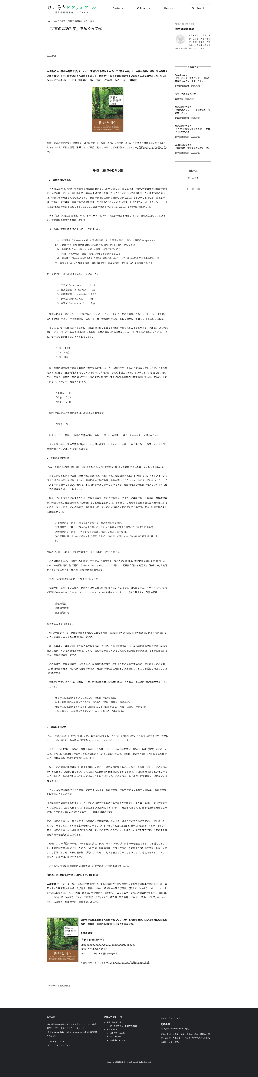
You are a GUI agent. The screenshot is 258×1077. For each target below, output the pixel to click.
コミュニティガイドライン (58, 1045)
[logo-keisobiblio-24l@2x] (72, 5)
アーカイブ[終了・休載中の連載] (123, 1026)
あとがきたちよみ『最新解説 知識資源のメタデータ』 (192, 146)
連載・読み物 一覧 (114, 1022)
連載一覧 (193, 170)
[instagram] (198, 189)
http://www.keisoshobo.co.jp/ (175, 1028)
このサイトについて (56, 1041)
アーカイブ (193, 178)
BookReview (115, 1036)
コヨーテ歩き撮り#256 (185, 94)
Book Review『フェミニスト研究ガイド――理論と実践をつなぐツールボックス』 (192, 78)
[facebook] (187, 189)
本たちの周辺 (64, 985)
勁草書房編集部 (184, 29)
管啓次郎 (179, 98)
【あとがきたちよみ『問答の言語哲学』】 (129, 962)
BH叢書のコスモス (117, 1040)
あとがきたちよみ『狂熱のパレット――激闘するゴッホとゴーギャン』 (192, 110)
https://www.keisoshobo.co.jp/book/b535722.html (108, 944)
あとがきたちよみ (117, 1033)
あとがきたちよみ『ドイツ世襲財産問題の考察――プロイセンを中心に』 (192, 129)
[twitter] (193, 189)
